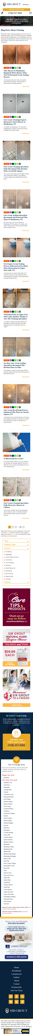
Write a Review (2, 13)
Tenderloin (7, 882)
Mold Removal (10, 568)
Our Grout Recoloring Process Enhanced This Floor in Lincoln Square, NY (16, 412)
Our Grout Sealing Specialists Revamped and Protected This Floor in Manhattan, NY (15, 217)
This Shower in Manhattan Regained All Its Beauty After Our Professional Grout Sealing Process (16, 74)
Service (7, 548)
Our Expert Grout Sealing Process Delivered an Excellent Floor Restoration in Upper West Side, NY (16, 267)
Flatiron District (8, 801)
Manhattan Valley (9, 846)
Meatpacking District (10, 854)
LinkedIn (16, 1002)
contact (14, 534)
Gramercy (6, 811)
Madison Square (8, 842)
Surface (7, 582)
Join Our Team (17, 990)
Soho (5, 870)
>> (23, 527)
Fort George (7, 806)
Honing (8, 565)
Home (16, 967)
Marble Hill (7, 851)
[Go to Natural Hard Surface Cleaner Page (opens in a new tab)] (16, 647)
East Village (7, 799)
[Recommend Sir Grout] (16, 688)
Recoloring (9, 573)
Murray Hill (7, 858)
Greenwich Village (9, 813)
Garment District (8, 808)
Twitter (13, 68)
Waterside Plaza (8, 899)
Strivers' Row (8, 873)
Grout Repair (10, 562)
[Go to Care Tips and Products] (16, 607)
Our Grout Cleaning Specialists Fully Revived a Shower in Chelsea (16, 505)
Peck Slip (6, 861)
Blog (7, 532)
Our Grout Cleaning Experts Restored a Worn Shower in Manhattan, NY (15, 122)
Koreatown (7, 830)
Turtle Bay (7, 887)
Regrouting (9, 576)
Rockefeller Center (9, 866)
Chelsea (6, 792)
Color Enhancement (12, 557)
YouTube (11, 1002)
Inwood (6, 825)
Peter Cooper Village (10, 863)
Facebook (11, 68)
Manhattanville (8, 849)
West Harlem (7, 901)
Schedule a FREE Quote (16, 9)
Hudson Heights (8, 823)
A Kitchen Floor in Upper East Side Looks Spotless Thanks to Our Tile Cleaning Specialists (16, 316)
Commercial (17, 974)
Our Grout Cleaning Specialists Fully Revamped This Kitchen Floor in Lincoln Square (16, 169)
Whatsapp (15, 68)
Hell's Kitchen (8, 818)
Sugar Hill (7, 877)
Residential (16, 971)
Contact (16, 984)
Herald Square (8, 820)
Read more (25, 86)
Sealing (8, 579)
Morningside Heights (10, 856)
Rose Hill (6, 868)
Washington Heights (9, 896)
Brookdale (7, 787)
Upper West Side (8, 894)
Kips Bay (6, 827)
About (16, 980)
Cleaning (9, 554)
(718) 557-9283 (15, 13)
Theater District (8, 885)
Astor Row (7, 785)
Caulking (9, 551)
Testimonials (16, 987)
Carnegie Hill (7, 789)
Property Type (10, 544)
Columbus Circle (8, 794)
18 (20, 527)
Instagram (11, 996)
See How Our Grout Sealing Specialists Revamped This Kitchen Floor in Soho (15, 365)
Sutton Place (7, 880)
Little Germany (8, 839)
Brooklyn (6, 777)
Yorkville (6, 904)
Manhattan (7, 844)
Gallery (16, 977)
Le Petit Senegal (8, 832)
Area (6, 541)
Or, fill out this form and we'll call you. (16, 748)
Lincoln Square (8, 837)
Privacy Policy (21, 1022)
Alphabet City (8, 782)
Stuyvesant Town (9, 875)
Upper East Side (8, 892)
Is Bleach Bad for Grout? (14, 459)
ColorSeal (9, 560)
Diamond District (9, 797)
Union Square (8, 889)
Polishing (9, 571)
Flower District (8, 804)
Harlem (6, 816)
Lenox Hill (7, 835)
